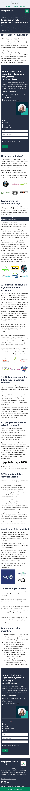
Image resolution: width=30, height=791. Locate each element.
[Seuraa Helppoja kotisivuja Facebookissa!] (2, 782)
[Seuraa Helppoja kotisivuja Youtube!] (8, 782)
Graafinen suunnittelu (11, 17)
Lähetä (5, 146)
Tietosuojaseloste (10, 786)
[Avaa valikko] (27, 11)
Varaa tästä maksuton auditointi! (15, 6)
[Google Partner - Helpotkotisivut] (24, 763)
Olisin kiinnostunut (6, 118)
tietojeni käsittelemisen (13, 141)
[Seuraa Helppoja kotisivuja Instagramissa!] (5, 782)
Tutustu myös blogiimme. (8, 779)
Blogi (2, 17)
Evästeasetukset (19, 786)
